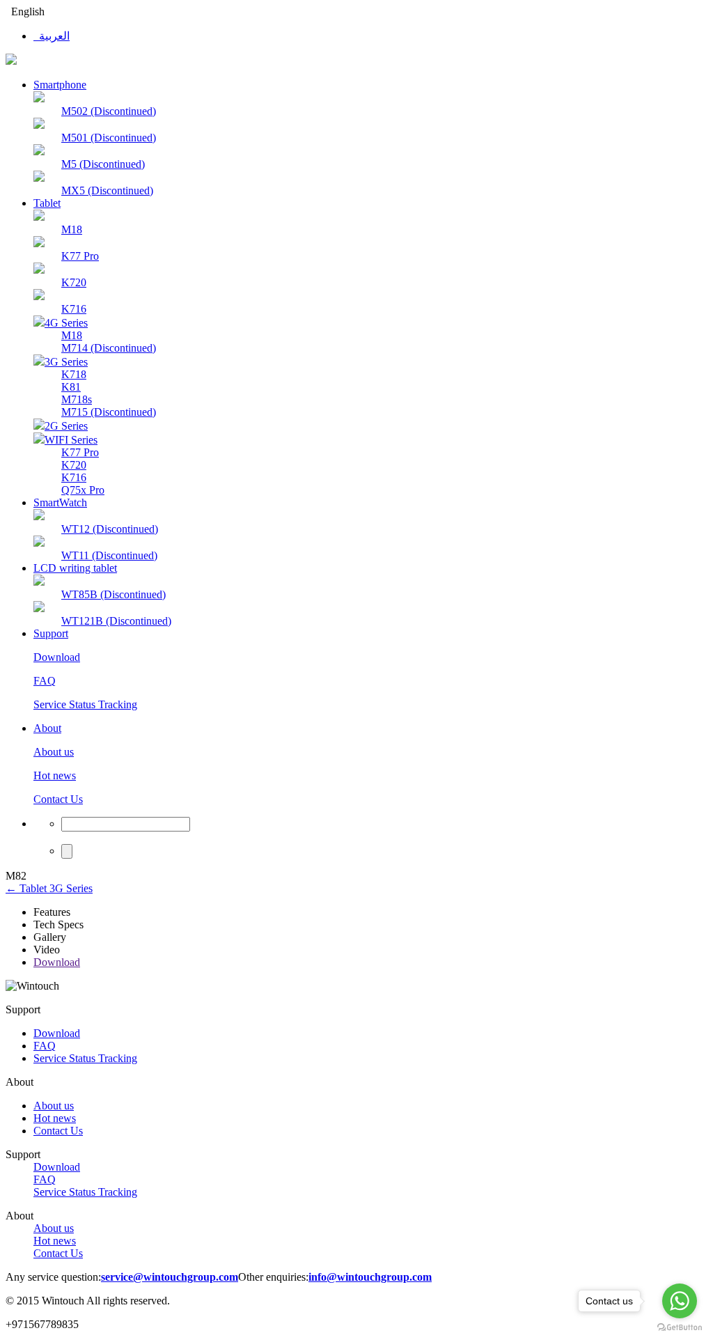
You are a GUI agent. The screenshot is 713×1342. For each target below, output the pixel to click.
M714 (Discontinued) (108, 348)
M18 (71, 229)
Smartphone (59, 85)
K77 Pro (80, 256)
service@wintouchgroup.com (169, 1277)
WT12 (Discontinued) (109, 529)
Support (50, 633)
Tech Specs (58, 924)
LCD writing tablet (75, 568)
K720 (73, 282)
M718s (76, 399)
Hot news (54, 775)
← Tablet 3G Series (49, 888)
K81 (71, 387)
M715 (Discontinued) (108, 412)
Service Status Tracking (85, 704)
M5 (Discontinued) (103, 164)
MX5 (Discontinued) (107, 190)
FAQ (44, 681)
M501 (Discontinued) (108, 137)
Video (46, 949)
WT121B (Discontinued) (116, 621)
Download (56, 657)
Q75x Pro (82, 490)
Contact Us (58, 799)
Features (51, 912)
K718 (73, 374)
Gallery (49, 937)
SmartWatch (60, 502)
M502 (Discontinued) (108, 111)
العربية (51, 36)
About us (53, 752)
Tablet (47, 203)
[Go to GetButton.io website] (679, 1327)
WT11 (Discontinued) (109, 555)
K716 (73, 309)
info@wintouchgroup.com (370, 1277)
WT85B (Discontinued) (113, 594)
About (47, 728)
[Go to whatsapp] (679, 1301)
